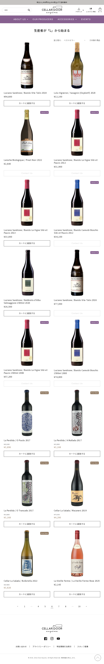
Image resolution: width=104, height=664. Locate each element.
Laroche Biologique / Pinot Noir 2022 (23, 160)
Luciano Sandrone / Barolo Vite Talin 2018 (25, 92)
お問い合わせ (21, 646)
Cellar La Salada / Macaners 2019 (70, 510)
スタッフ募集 (82, 646)
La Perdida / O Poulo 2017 (17, 440)
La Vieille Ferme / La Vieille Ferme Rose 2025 (77, 580)
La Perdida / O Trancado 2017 (19, 510)
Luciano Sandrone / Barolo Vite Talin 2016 (75, 300)
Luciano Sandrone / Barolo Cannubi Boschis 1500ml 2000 (76, 372)
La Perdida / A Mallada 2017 (68, 440)
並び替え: (57, 40)
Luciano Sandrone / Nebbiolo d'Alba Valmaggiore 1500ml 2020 (22, 301)
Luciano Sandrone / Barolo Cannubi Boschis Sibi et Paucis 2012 (76, 231)
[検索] (29, 10)
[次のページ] (86, 606)
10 (79, 606)
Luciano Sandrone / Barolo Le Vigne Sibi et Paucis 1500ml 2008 (25, 371)
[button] (20, 19)
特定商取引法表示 (64, 646)
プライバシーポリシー (41, 646)
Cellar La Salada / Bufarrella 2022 (20, 580)
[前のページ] (18, 606)
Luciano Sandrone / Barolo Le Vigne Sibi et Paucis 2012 (76, 161)
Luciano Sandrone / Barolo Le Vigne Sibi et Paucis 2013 (25, 231)
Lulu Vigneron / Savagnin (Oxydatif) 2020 (75, 92)
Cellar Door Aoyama (40, 658)
